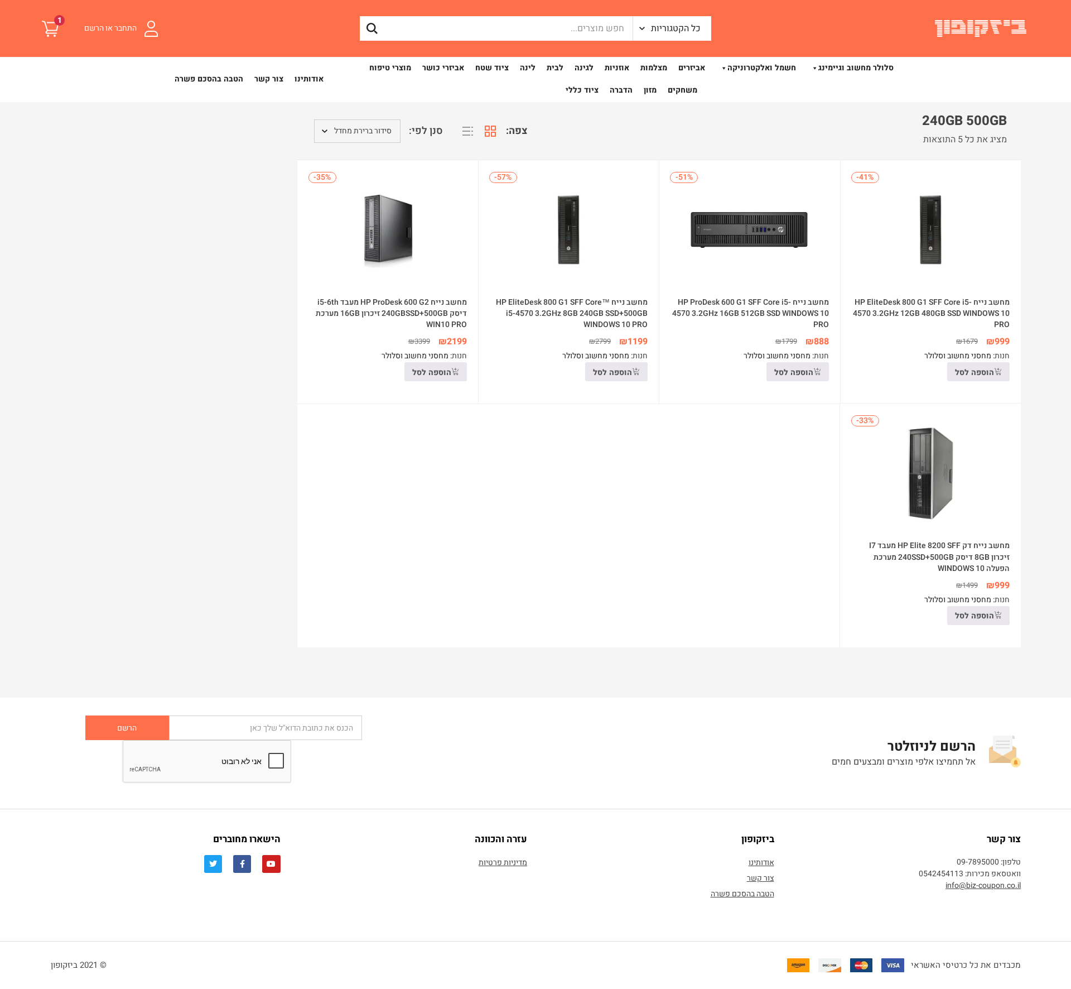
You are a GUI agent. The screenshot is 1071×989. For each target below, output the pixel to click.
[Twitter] (213, 864)
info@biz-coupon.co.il (983, 885)
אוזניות (617, 68)
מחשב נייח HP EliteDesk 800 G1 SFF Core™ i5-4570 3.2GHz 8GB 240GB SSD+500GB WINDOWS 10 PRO (572, 313)
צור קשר (268, 79)
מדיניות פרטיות (503, 862)
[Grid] (490, 131)
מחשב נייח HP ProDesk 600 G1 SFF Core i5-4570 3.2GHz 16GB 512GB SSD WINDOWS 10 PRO (750, 313)
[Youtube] (271, 864)
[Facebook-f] (242, 864)
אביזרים (691, 68)
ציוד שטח (492, 68)
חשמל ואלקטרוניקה (761, 68)
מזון (650, 90)
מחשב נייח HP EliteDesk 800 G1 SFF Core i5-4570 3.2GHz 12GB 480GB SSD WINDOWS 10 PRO (931, 313)
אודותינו (309, 79)
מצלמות (653, 68)
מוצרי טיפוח (390, 68)
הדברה (621, 90)
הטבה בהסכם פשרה (209, 79)
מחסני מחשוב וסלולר (957, 356)
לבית (555, 68)
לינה (528, 68)
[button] (672, 28)
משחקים (682, 90)
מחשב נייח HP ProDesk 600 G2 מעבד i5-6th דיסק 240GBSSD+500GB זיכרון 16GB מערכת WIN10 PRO (391, 313)
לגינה (584, 68)
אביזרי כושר (443, 68)
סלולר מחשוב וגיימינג (856, 68)
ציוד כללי (582, 90)
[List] (468, 131)
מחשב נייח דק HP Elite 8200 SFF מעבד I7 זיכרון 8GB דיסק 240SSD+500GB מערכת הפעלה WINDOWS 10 (939, 557)
